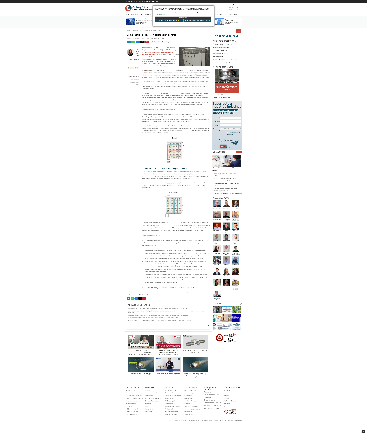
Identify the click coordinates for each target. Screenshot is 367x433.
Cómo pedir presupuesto (192, 393)
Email (217, 125)
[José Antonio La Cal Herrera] (217, 226)
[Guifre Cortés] (226, 204)
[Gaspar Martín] (217, 260)
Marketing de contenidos (173, 395)
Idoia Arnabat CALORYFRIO (156, 38)
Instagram (227, 403)
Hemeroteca (149, 409)
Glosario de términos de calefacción (224, 60)
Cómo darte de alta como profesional (192, 410)
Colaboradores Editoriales (134, 395)
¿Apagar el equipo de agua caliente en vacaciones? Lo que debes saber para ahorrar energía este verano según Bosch (159, 320)
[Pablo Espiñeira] (217, 215)
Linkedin (226, 395)
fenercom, (133, 80)
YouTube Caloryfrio (230, 401)
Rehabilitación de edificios (212, 405)
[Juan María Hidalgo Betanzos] (235, 249)
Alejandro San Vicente (226, 220)
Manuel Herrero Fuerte (217, 242)
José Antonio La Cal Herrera (217, 231)
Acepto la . (233, 133)
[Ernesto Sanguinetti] (226, 226)
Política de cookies (132, 411)
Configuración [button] (183, 17)
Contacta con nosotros (133, 401)
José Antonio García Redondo (217, 276)
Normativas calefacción (220, 50)
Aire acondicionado (151, 393)
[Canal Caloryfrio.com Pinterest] (233, 35)
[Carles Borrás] (226, 260)
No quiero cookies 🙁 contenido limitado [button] (197, 20)
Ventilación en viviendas (211, 408)
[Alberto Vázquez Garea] (235, 238)
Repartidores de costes (220, 53)
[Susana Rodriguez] (235, 272)
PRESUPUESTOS (233, 7)
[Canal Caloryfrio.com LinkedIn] (223, 35)
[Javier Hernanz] (235, 260)
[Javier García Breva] (217, 294)
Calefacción (135, 30)
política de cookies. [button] (162, 14)
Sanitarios (148, 403)
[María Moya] (226, 283)
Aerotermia (207, 392)
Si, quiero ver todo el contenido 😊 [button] (169, 20)
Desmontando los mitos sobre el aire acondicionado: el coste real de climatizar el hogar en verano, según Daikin (158, 308)
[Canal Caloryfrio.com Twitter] (220, 35)
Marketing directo (170, 398)
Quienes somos (130, 390)
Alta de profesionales (191, 406)
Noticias (219, 14)
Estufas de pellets (209, 400)
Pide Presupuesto (190, 390)
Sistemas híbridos (218, 56)
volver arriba (206, 326)
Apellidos (217, 121)
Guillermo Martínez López (235, 220)
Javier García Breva (217, 299)
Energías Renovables (152, 401)
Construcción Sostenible (148, 14)
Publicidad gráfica (170, 401)
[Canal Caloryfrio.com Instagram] (230, 35)
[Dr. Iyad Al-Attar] (217, 204)
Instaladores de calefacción (222, 63)
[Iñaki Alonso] (217, 283)
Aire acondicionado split (211, 394)
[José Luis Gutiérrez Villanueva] (235, 283)
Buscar (238, 31)
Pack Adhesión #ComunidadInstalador (172, 410)
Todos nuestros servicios (173, 393)
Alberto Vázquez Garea (236, 242)
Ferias (225, 14)
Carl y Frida (148, 411)
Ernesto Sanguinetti (226, 231)
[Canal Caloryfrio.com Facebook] (216, 35)
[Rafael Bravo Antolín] (226, 249)
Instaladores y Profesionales (188, 397)
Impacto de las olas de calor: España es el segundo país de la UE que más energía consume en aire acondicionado (158, 315)
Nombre (217, 118)
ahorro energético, (135, 79)
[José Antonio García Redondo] (217, 272)
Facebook (227, 390)
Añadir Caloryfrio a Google (162, 42)
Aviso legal (129, 406)
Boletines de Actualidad (172, 406)
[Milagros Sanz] (226, 272)
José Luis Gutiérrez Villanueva (235, 288)
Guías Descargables (171, 414)
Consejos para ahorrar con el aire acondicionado (228, 193)
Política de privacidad (132, 409)
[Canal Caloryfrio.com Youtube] (227, 35)
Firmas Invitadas (131, 393)
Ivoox (225, 406)
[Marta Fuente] (235, 204)
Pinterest (226, 398)
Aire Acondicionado (131, 14)
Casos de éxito (189, 414)
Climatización (208, 397)
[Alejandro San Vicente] (226, 215)
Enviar (223, 146)
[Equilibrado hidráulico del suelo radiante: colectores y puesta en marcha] (227, 81)
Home (128, 30)
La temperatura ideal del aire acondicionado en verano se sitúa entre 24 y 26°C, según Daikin (153, 318)
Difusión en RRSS (170, 403)
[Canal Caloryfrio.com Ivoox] (237, 35)
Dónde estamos (131, 403)
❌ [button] (213, 7)
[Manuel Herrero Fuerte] (217, 238)
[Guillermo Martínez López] (235, 215)
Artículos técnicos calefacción (222, 44)
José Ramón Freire (236, 231)
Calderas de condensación (221, 47)
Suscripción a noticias (172, 390)
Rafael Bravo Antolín (226, 254)
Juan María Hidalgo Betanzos (236, 254)
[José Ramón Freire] (235, 226)
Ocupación (216, 129)
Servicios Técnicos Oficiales (190, 402)
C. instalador (233, 14)
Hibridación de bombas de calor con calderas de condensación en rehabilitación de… (144, 21)
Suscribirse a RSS (131, 414)
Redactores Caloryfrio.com (134, 398)
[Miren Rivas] (217, 249)
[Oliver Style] (226, 238)
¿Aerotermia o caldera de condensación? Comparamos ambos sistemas (233, 21)
